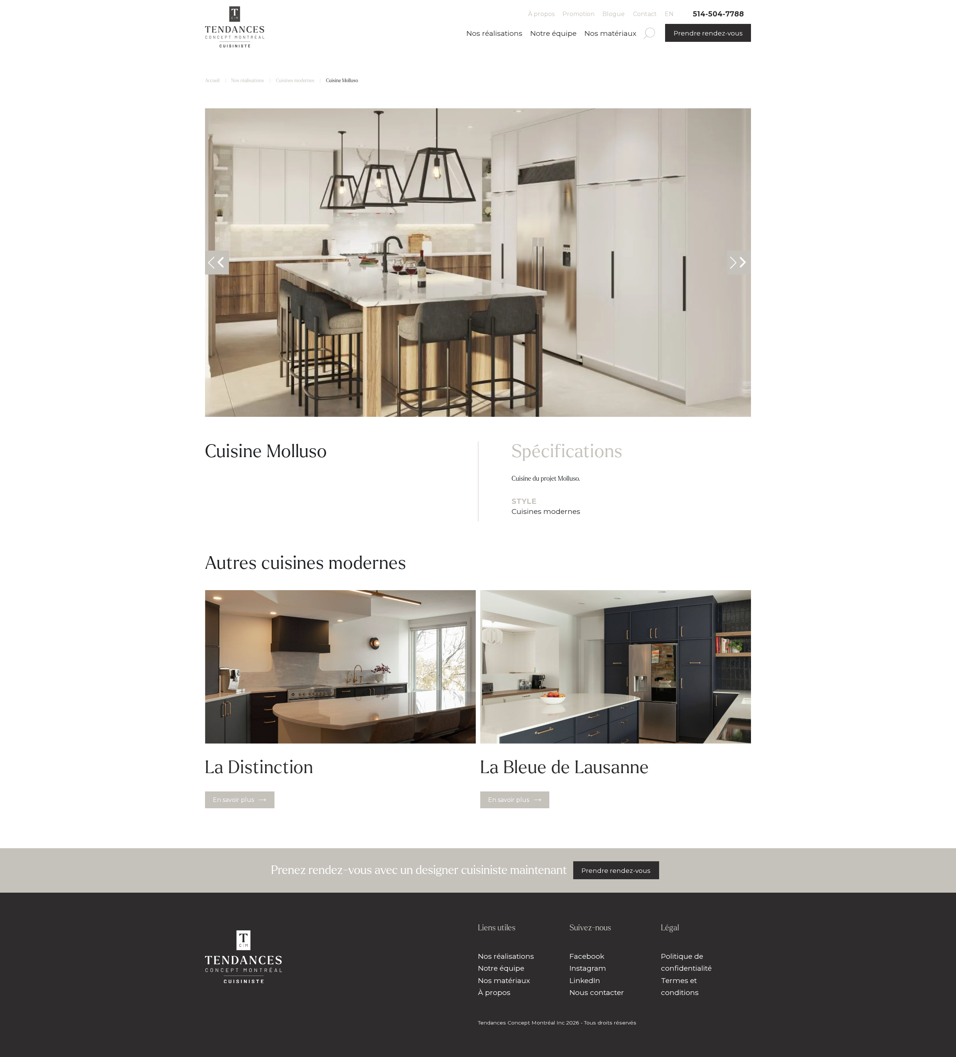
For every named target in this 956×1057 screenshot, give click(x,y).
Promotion (578, 14)
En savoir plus (233, 799)
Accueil (212, 80)
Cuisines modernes (295, 80)
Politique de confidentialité (686, 962)
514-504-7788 (718, 13)
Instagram (587, 968)
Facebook (586, 956)
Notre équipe (553, 33)
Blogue (613, 14)
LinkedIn (584, 980)
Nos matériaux (610, 33)
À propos (541, 14)
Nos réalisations (494, 33)
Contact (645, 14)
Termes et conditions (680, 986)
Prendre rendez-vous (708, 33)
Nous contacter (596, 992)
